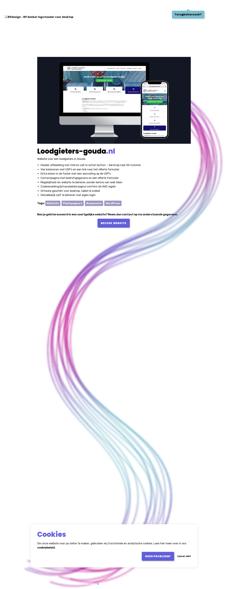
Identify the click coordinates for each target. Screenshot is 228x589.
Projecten (31, 6)
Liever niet (184, 556)
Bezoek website (113, 223)
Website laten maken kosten (26, 566)
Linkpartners (144, 583)
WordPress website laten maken (28, 558)
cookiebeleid (46, 547)
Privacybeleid (109, 583)
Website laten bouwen (22, 554)
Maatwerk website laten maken (27, 562)
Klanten (53, 6)
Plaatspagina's (72, 203)
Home (11, 6)
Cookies (127, 583)
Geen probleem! (158, 556)
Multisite (53, 203)
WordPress (113, 203)
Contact (75, 6)
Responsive (94, 203)
